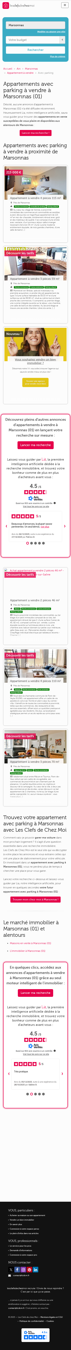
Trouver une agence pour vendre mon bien (35, 382)
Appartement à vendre (20, 72)
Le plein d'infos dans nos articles (24, 1233)
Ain (18, 68)
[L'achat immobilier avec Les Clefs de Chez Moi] (18, 5)
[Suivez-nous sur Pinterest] (29, 1269)
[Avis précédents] (6, 526)
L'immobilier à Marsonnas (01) (27, 950)
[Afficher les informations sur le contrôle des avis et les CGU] (54, 503)
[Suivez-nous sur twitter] (11, 1269)
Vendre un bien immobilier (22, 1220)
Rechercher (35, 50)
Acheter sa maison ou (27, 1215)
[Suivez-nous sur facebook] (17, 1269)
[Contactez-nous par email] (9, 1275)
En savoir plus (16, 1224)
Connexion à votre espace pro (23, 1255)
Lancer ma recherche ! (35, 132)
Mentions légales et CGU (51, 1317)
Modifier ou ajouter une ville (51, 31)
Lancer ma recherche (35, 445)
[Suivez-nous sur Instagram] (23, 1269)
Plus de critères (57, 56)
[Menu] (65, 5)
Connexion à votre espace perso (24, 1229)
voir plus (45, 526)
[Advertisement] (35, 1152)
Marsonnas (31, 68)
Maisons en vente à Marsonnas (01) (30, 943)
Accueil (7, 68)
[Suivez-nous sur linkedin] (35, 1269)
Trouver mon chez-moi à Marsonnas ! (35, 899)
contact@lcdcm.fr (21, 1275)
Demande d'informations (21, 1250)
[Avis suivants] (64, 526)
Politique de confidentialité (31, 1321)
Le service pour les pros (20, 1246)
